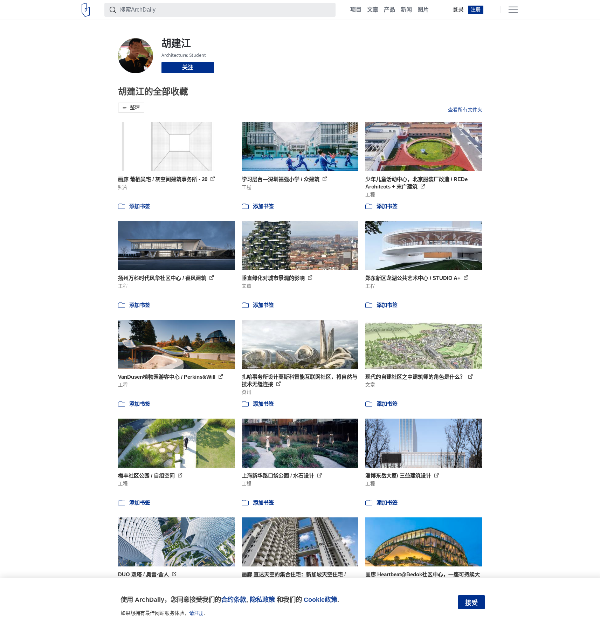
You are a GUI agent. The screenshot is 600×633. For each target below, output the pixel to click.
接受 (471, 602)
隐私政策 (262, 599)
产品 (389, 10)
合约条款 (233, 599)
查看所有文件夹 (465, 109)
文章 (372, 10)
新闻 (406, 10)
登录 (458, 10)
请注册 (196, 613)
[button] (131, 107)
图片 (423, 10)
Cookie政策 (320, 599)
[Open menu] (513, 9)
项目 (355, 10)
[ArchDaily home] (86, 10)
